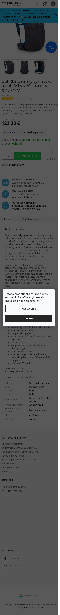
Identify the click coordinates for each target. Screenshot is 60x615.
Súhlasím (28, 318)
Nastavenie (29, 308)
